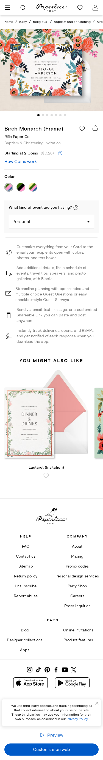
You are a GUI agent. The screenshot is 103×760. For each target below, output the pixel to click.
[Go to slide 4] (52, 115)
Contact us (25, 556)
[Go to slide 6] (60, 115)
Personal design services (77, 576)
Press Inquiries (77, 606)
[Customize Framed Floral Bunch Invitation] (51, 70)
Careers (77, 596)
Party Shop (77, 586)
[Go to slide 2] (43, 115)
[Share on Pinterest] (47, 669)
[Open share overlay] (95, 127)
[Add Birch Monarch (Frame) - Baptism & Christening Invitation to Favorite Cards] (82, 129)
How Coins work (20, 161)
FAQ (25, 546)
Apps (24, 650)
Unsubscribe (26, 586)
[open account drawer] (95, 7)
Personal (21, 221)
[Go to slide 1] (38, 115)
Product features (78, 640)
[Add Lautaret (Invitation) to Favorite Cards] (46, 476)
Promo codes (77, 566)
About (77, 546)
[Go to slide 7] (65, 115)
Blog (25, 630)
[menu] (7, 7)
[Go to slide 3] (47, 115)
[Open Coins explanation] (60, 153)
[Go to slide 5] (56, 115)
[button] (76, 207)
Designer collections (25, 640)
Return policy (25, 576)
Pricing (77, 556)
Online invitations (78, 630)
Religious (40, 22)
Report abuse (26, 596)
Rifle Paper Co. (17, 136)
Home (8, 22)
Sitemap (25, 566)
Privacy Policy (77, 719)
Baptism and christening (72, 22)
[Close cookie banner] (97, 703)
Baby (23, 22)
